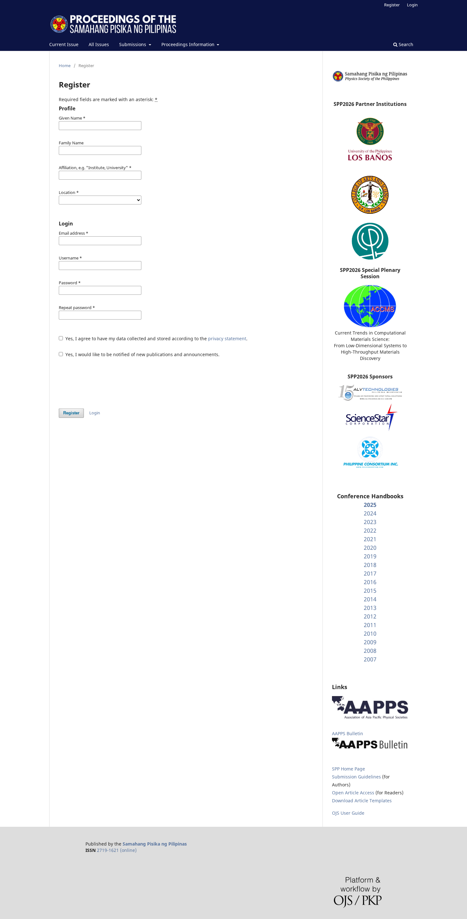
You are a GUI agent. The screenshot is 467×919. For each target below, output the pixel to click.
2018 (370, 565)
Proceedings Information (188, 44)
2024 (370, 513)
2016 (370, 582)
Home (65, 65)
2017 (370, 573)
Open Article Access (353, 793)
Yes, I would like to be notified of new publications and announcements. (142, 354)
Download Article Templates (362, 801)
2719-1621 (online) (117, 850)
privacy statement (227, 338)
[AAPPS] (370, 718)
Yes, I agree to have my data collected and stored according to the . (155, 338)
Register (392, 5)
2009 (370, 642)
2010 (370, 633)
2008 (370, 650)
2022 (370, 530)
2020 (370, 547)
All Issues (99, 44)
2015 (370, 590)
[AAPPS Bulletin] (370, 748)
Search (405, 44)
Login (412, 5)
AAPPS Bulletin (347, 733)
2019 (370, 556)
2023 (370, 522)
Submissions (133, 44)
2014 (370, 599)
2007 (370, 659)
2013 (370, 608)
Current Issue (63, 44)
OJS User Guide (348, 813)
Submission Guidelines (357, 777)
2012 (370, 616)
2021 (370, 539)
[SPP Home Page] (370, 81)
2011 (370, 625)
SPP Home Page (348, 769)
